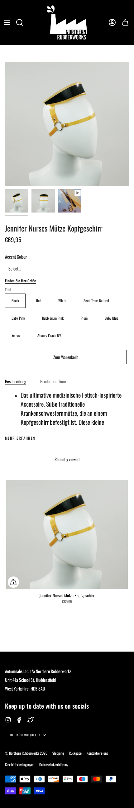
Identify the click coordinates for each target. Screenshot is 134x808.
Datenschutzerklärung (53, 764)
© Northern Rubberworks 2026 (26, 753)
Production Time (53, 381)
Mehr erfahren (20, 438)
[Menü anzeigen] (7, 22)
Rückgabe (75, 753)
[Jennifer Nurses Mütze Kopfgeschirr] (16, 201)
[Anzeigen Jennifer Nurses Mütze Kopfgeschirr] (69, 201)
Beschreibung (15, 381)
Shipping (58, 753)
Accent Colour (16, 256)
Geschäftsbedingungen (19, 764)
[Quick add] (13, 582)
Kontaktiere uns (97, 753)
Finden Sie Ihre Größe (20, 280)
